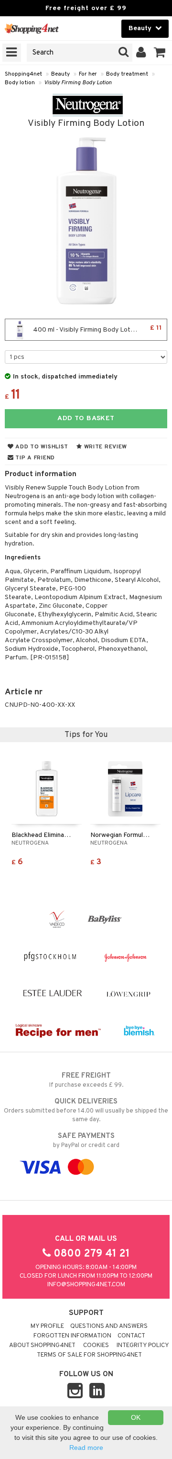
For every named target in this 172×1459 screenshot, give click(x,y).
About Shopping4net (42, 1345)
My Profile (47, 1326)
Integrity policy (143, 1345)
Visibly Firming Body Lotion (78, 83)
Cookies (96, 1345)
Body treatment (127, 74)
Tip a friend (34, 458)
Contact (131, 1336)
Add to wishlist (41, 447)
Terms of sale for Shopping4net (89, 1355)
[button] (160, 53)
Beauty (60, 74)
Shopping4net (23, 74)
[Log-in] (141, 53)
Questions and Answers (109, 1326)
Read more (86, 1447)
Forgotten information (72, 1336)
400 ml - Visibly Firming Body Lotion (97, 329)
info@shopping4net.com (86, 1285)
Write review (104, 447)
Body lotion (20, 83)
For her (88, 74)
